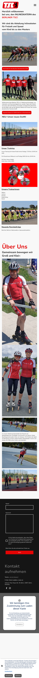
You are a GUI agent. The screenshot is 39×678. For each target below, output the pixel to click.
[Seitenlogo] (10, 5)
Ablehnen (18, 675)
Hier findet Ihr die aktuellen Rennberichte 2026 (15, 68)
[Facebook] (6, 588)
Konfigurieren (8, 671)
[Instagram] (10, 588)
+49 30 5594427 (13, 577)
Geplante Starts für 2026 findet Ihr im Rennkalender (16, 112)
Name (7, 503)
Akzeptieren (19, 624)
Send (19, 552)
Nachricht (8, 513)
